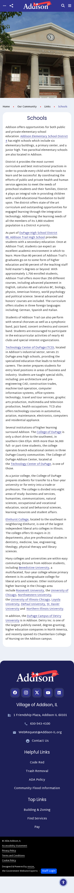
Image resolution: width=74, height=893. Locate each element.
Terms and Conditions (13, 855)
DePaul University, (33, 604)
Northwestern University (34, 595)
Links (47, 107)
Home (6, 107)
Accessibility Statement (14, 846)
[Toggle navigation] (4, 6)
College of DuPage (49, 432)
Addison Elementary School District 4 (37, 139)
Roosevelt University (30, 590)
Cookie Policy (9, 860)
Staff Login (48, 871)
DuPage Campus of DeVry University (33, 618)
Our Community (27, 107)
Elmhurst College (17, 519)
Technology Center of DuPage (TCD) (30, 347)
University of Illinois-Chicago (30, 599)
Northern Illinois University (45, 609)
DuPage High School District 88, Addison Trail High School (31, 235)
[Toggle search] (63, 6)
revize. (30, 867)
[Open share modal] (11, 6)
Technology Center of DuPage (31, 464)
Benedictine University (34, 568)
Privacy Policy (9, 850)
